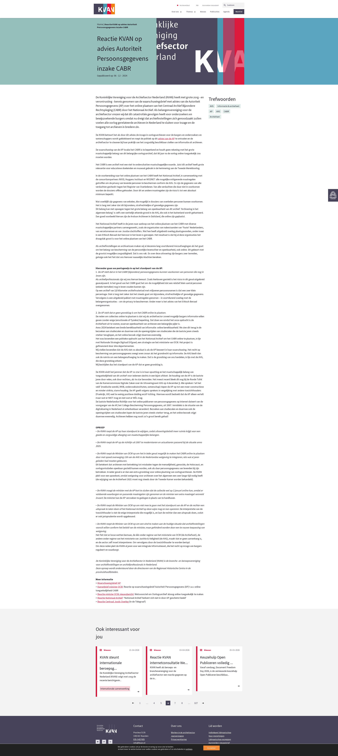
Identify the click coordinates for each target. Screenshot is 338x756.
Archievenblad (185, 5)
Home (100, 24)
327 (196, 703)
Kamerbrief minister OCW (110, 586)
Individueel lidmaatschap (220, 732)
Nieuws (203, 11)
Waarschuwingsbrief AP (109, 583)
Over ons (175, 11)
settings (189, 749)
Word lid (239, 11)
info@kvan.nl (139, 742)
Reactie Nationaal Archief (110, 597)
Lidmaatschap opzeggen (220, 739)
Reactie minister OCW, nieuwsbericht (115, 594)
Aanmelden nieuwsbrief (210, 5)
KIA (197, 5)
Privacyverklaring (179, 739)
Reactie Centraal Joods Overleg (113, 601)
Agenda (226, 11)
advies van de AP (166, 138)
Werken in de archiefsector (183, 732)
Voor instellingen (216, 736)
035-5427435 (139, 739)
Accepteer (211, 748)
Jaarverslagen (177, 736)
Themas (189, 11)
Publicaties (214, 11)
